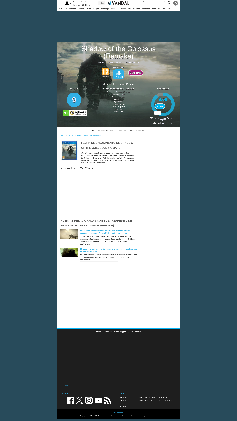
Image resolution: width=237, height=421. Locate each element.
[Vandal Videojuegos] (118, 3)
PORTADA (63, 8)
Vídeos (141, 130)
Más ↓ (102, 3)
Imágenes (133, 130)
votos (163, 119)
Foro (130, 8)
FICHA (93, 130)
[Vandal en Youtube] (98, 400)
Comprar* (135, 73)
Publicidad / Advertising (147, 397)
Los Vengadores (83, 2)
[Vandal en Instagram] (89, 400)
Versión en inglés (118, 412)
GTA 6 (75, 2)
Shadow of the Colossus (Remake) (118, 51)
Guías (88, 8)
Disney (87, 5)
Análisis (80, 8)
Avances (114, 8)
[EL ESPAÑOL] (175, 3)
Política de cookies (165, 400)
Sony (123, 94)
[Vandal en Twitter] (79, 400)
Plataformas (157, 8)
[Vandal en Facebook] (70, 400)
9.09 (163, 99)
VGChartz (123, 407)
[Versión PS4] (118, 74)
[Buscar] (169, 3)
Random (136, 8)
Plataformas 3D (132, 62)
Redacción (123, 397)
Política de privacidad (146, 400)
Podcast (166, 8)
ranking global (166, 123)
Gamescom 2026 (78, 5)
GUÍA (125, 130)
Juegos (95, 8)
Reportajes (105, 8)
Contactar (123, 400)
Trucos (123, 8)
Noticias (72, 8)
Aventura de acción (115, 62)
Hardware (146, 8)
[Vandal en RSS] (107, 400)
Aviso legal (163, 397)
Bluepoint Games (123, 92)
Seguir (160, 106)
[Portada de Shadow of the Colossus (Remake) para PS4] (69, 150)
